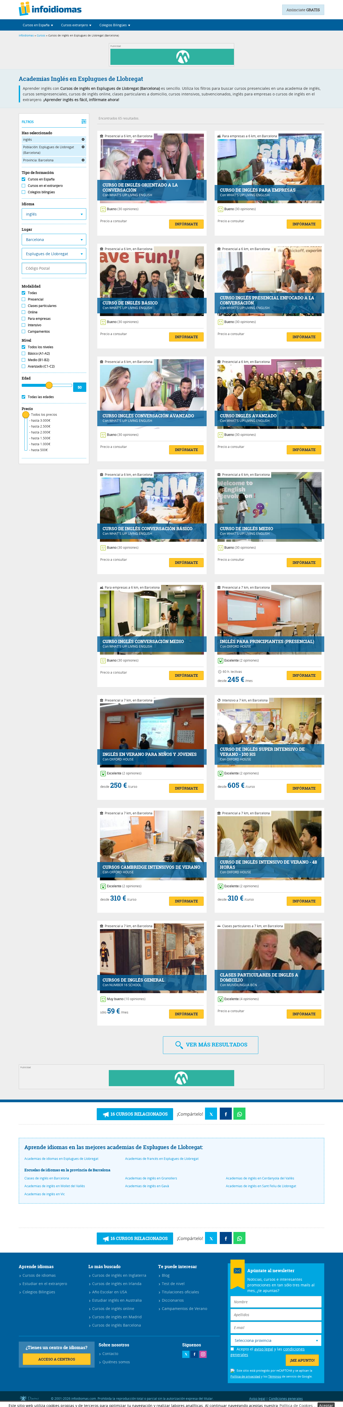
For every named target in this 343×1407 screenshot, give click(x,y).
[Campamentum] (173, 63)
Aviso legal (257, 1398)
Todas (32, 293)
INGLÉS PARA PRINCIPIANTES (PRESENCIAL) (267, 641)
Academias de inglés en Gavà (147, 1186)
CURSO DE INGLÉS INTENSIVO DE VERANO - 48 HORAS (268, 865)
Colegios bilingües (41, 192)
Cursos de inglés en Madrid (116, 1316)
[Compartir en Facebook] (226, 1114)
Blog (165, 1275)
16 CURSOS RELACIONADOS (139, 1114)
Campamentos (39, 331)
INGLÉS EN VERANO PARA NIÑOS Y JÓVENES (150, 754)
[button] (38, 25)
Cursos (41, 35)
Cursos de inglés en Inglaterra (118, 1275)
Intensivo (34, 325)
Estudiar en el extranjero (44, 1283)
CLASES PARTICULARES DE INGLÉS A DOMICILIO (259, 977)
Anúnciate (303, 9)
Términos (274, 1376)
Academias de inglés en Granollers (151, 1178)
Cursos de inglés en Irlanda (116, 1283)
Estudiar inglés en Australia (116, 1300)
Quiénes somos (115, 1361)
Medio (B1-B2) (38, 360)
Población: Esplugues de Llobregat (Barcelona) (48, 150)
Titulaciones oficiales (180, 1291)
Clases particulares (42, 305)
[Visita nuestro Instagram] (203, 1354)
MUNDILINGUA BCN (242, 985)
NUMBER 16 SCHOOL (125, 985)
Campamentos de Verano (184, 1308)
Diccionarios (172, 1300)
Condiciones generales (286, 1398)
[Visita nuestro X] (185, 1354)
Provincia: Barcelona (38, 160)
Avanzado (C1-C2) (41, 366)
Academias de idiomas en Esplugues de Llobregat (61, 1158)
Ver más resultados (216, 1044)
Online (33, 312)
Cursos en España (41, 179)
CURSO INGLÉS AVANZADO (248, 415)
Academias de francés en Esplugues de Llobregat (162, 1158)
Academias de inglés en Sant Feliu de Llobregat (261, 1186)
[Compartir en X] (211, 1114)
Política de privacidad (245, 1376)
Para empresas (39, 318)
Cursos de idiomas (38, 1275)
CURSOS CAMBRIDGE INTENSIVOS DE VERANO (151, 867)
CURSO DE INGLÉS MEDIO (246, 528)
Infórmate (186, 224)
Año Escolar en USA (109, 1291)
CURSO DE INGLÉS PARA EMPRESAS (258, 190)
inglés (27, 139)
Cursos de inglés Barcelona (116, 1325)
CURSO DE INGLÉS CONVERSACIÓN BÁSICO (147, 528)
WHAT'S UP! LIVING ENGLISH (130, 195)
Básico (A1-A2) (39, 353)
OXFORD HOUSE (239, 646)
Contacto (109, 1353)
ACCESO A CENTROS (56, 1359)
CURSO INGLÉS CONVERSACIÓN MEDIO (143, 641)
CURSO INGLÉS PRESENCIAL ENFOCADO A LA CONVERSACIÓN (267, 300)
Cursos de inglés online (112, 1308)
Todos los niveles (40, 347)
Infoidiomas (26, 35)
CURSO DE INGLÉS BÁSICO (130, 303)
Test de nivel (173, 1283)
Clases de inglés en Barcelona (46, 1178)
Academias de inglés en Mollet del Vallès (54, 1186)
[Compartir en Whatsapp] (239, 1114)
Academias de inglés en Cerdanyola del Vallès (260, 1178)
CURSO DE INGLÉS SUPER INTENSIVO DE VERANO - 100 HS (262, 752)
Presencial (35, 299)
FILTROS (28, 122)
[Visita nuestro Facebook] (194, 1354)
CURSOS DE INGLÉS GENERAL (133, 980)
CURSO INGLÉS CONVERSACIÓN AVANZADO (148, 415)
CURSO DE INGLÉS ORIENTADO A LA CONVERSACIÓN (140, 188)
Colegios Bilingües (38, 1291)
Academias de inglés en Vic (44, 1194)
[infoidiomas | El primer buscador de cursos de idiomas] (50, 9)
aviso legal (263, 1349)
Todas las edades (41, 397)
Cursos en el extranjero (45, 185)
